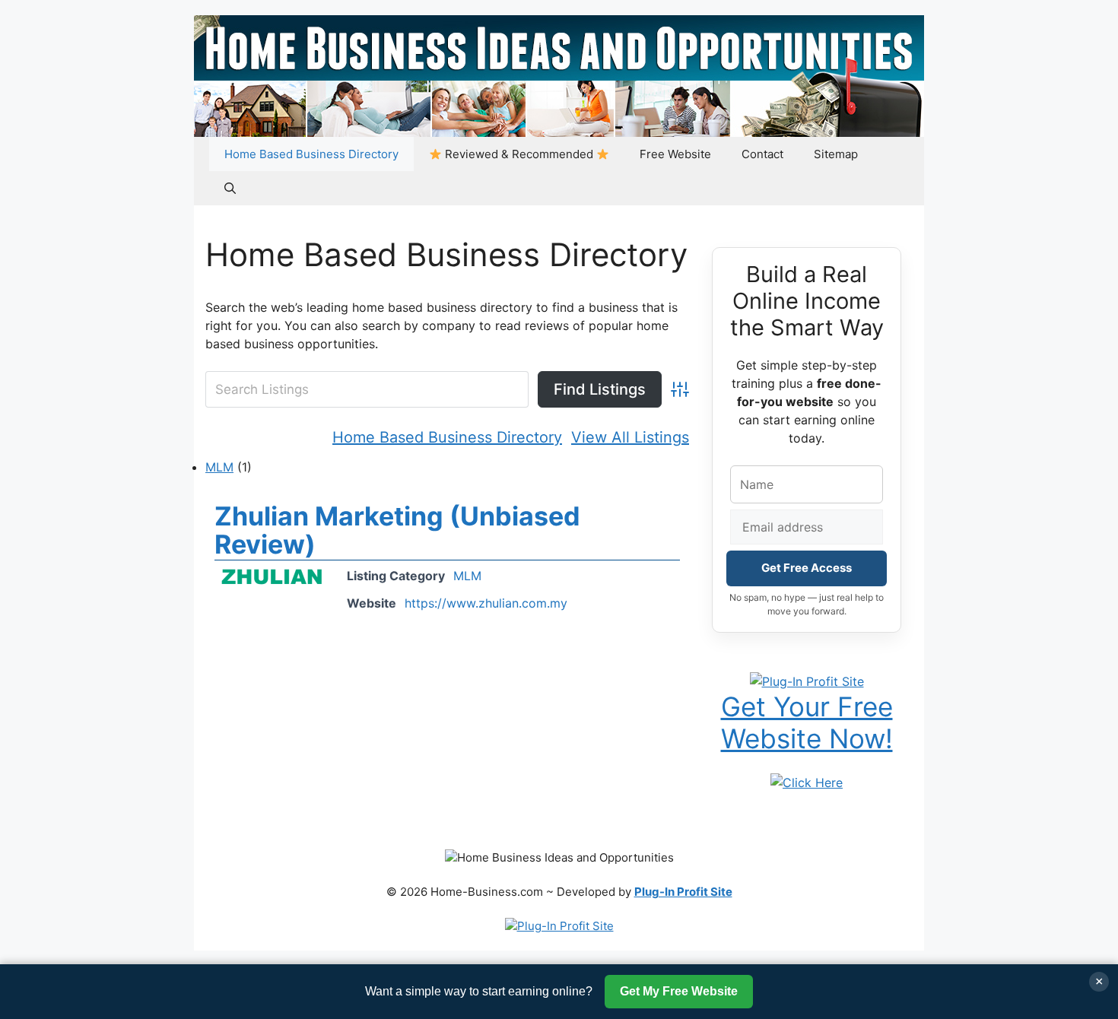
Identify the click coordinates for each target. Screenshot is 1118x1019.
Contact (762, 154)
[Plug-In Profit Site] (807, 679)
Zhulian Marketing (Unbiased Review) (397, 530)
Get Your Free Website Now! (807, 722)
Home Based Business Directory (311, 154)
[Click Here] (806, 781)
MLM (219, 467)
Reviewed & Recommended (519, 154)
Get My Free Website (679, 991)
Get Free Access (806, 567)
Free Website (675, 154)
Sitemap (836, 154)
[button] (230, 188)
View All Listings (630, 437)
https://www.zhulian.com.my (486, 603)
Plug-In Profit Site (683, 891)
